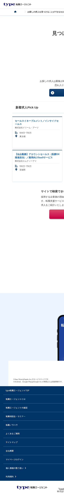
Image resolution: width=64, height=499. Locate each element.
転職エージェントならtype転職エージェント (17, 4)
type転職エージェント (17, 12)
